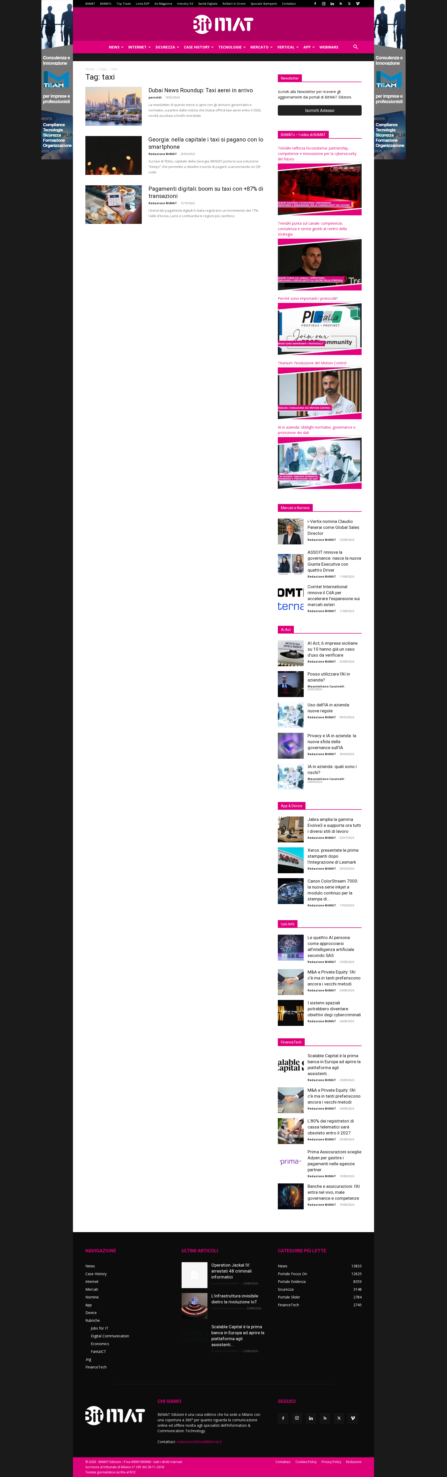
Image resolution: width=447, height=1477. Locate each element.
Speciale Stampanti (264, 3)
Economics (100, 1343)
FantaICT (98, 1351)
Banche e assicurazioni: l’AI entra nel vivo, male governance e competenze (334, 1192)
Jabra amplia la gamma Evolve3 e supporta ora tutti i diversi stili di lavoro (334, 825)
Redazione (354, 1462)
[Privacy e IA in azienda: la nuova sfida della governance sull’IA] (291, 746)
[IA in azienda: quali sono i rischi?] (291, 777)
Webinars (328, 47)
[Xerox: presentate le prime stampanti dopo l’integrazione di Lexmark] (291, 860)
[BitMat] (223, 24)
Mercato (259, 47)
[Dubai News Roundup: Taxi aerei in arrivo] (113, 106)
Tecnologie (230, 47)
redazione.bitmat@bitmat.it (199, 1441)
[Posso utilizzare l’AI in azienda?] (291, 684)
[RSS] (341, 3)
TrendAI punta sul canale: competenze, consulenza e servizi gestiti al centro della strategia (312, 229)
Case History (197, 47)
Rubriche (92, 1320)
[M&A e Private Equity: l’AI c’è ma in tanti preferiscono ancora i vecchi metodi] (291, 982)
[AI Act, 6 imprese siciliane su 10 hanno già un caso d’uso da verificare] (291, 653)
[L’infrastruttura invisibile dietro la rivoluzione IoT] (194, 1306)
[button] (355, 47)
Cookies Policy (306, 1462)
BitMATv (105, 3)
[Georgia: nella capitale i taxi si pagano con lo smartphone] (113, 155)
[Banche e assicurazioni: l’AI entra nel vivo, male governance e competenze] (291, 1196)
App (307, 47)
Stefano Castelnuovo (227, 1308)
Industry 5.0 (185, 3)
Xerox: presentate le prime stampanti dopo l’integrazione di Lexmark (333, 856)
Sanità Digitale (208, 3)
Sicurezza (165, 47)
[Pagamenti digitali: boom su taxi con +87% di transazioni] (113, 204)
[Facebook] (315, 3)
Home (89, 69)
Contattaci (289, 3)
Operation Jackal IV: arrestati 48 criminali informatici (231, 1271)
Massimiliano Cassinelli (326, 686)
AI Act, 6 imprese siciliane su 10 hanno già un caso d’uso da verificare (332, 649)
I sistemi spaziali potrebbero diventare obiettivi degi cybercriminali (334, 1008)
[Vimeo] (358, 3)
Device (91, 1312)
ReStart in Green (234, 3)
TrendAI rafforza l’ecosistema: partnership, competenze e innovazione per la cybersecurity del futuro (317, 153)
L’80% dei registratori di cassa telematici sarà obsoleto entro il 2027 (331, 1126)
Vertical (286, 47)
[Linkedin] (332, 3)
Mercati (91, 1289)
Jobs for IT (99, 1328)
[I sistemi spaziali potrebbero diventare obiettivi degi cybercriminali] (291, 1013)
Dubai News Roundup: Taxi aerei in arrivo (200, 90)
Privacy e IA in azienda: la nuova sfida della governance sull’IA (332, 741)
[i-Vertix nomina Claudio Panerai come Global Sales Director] (291, 531)
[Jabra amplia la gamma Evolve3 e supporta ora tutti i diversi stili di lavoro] (291, 829)
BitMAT (90, 3)
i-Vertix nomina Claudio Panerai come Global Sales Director (333, 527)
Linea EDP (143, 3)
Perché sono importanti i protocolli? (308, 298)
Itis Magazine (163, 3)
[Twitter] (349, 3)
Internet (137, 47)
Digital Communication (110, 1335)
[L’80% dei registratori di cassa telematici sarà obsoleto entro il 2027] (291, 1131)
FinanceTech (96, 1367)
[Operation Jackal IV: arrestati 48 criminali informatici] (194, 1275)
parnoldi (155, 97)
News (114, 47)
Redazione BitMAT (162, 154)
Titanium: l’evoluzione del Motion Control (312, 362)
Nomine (92, 1297)
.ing (88, 1359)
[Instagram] (323, 3)
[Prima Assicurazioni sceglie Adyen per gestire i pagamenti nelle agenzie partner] (291, 1162)
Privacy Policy (331, 1462)
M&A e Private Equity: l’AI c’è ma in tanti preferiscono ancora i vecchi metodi (334, 977)
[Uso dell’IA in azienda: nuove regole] (291, 715)
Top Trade (123, 3)
